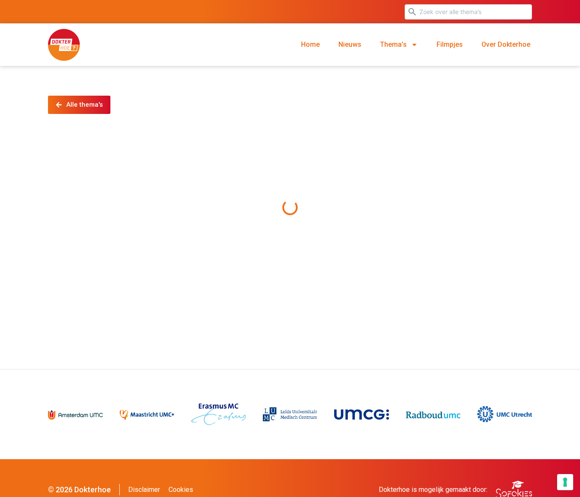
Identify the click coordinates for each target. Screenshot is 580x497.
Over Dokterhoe (505, 44)
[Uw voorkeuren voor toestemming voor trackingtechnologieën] (565, 482)
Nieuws (349, 44)
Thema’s (393, 44)
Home (310, 44)
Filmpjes (449, 44)
